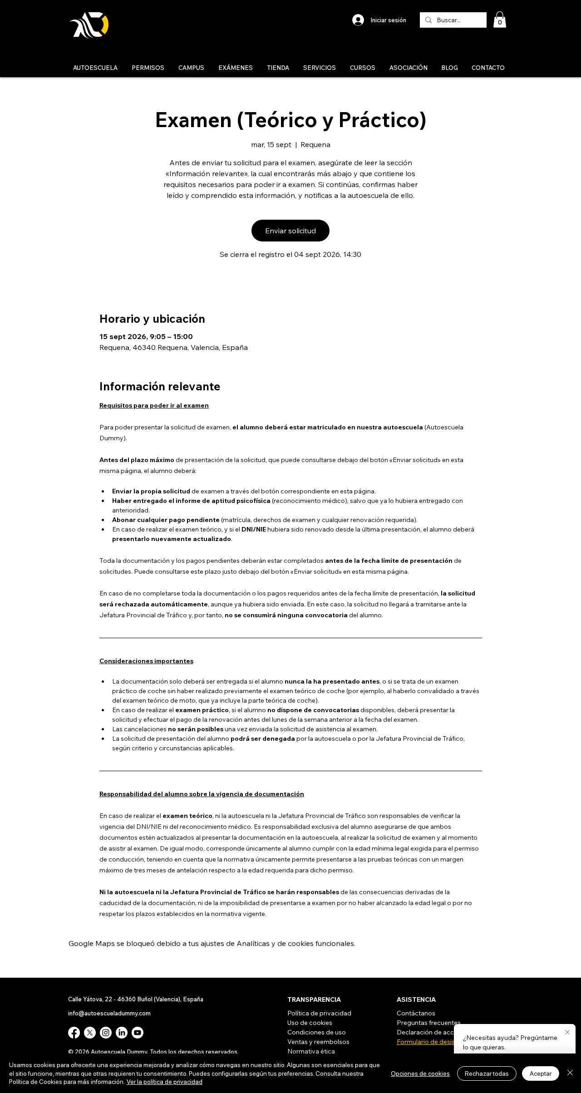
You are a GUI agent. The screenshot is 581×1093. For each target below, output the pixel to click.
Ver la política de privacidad (164, 1081)
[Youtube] (137, 1033)
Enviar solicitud (290, 230)
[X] (90, 1033)
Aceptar (540, 1073)
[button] (500, 19)
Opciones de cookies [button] (420, 1073)
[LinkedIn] (122, 1033)
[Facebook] (74, 1033)
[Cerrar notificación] (567, 1033)
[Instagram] (106, 1033)
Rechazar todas (487, 1073)
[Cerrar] (570, 1073)
